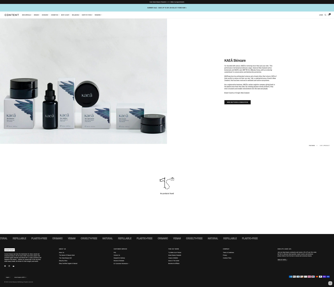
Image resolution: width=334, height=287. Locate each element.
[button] (237, 102)
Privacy (225, 255)
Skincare (45, 15)
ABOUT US (62, 249)
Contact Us (117, 255)
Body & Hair (65, 15)
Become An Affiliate (173, 263)
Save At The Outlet (173, 261)
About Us (61, 252)
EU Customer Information (121, 263)
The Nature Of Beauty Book (67, 255)
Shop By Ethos (87, 15)
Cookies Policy (227, 258)
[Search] (325, 14)
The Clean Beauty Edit (65, 258)
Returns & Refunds (119, 261)
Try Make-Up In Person (174, 252)
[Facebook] (6, 266)
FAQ (115, 252)
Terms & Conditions (228, 252)
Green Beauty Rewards (174, 255)
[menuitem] (27, 15)
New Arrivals (26, 15)
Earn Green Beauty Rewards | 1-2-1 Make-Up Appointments (167, 2)
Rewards (98, 15)
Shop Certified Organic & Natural (68, 263)
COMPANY (226, 249)
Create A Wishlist (173, 258)
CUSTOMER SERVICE (120, 249)
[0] (328, 14)
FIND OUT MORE (173, 249)
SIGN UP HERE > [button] (282, 259)
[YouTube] (15, 266)
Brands (36, 15)
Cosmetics (54, 15)
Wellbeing (75, 15)
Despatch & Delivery (119, 258)
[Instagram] (10, 266)
